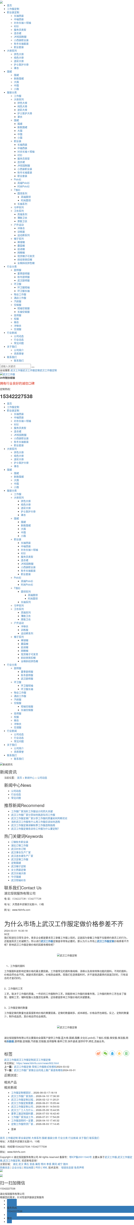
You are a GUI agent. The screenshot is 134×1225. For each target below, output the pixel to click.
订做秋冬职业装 (19, 842)
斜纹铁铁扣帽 (24, 259)
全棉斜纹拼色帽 (26, 263)
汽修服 (17, 301)
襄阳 (37, 1164)
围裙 (9, 71)
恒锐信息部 (67, 1167)
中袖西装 (19, 19)
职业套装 (19, 47)
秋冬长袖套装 (21, 43)
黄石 (26, 1164)
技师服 (17, 315)
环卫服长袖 (23, 290)
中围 (16, 85)
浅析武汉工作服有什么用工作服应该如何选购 (35, 821)
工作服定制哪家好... (22, 1092)
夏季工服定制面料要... (23, 1113)
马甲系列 (19, 207)
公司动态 (19, 336)
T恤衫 (17, 190)
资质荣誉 (19, 353)
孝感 (48, 1164)
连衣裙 (17, 33)
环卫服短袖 (23, 287)
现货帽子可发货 (26, 256)
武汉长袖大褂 (18, 873)
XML (45, 1167)
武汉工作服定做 (31, 370)
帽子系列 (19, 238)
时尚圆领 (26, 200)
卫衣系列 (19, 210)
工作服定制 (13, 8)
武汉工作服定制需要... (23, 1103)
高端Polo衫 (23, 183)
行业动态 (19, 339)
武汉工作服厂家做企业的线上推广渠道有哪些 (38, 1070)
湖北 (15, 1164)
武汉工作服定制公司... (23, 1106)
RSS (38, 1167)
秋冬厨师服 (23, 277)
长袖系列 (22, 203)
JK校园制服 (20, 36)
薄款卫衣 (22, 217)
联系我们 (12, 357)
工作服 (17, 95)
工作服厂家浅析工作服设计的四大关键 (32, 811)
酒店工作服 (20, 297)
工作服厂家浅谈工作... (23, 1117)
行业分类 (12, 266)
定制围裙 (16, 862)
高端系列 (22, 214)
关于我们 (12, 346)
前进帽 (21, 249)
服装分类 (12, 92)
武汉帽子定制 (18, 866)
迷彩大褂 (19, 61)
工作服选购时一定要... (23, 1120)
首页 (9, 5)
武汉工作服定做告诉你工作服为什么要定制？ (35, 828)
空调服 (17, 329)
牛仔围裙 (16, 876)
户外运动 (19, 224)
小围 (16, 89)
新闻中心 (30, 777)
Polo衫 (17, 179)
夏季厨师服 (23, 273)
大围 (16, 82)
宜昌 (32, 1164)
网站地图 (29, 1167)
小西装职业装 (21, 40)
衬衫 (16, 26)
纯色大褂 (19, 57)
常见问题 (19, 343)
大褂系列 (12, 50)
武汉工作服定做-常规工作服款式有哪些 (35, 1066)
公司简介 (19, 350)
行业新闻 (12, 332)
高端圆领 (26, 196)
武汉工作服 (16, 370)
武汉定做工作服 (19, 859)
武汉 (20, 1164)
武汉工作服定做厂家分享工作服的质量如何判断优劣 (39, 818)
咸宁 (60, 1164)
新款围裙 (19, 78)
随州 (65, 1164)
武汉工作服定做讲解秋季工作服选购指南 (33, 825)
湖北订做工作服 (19, 845)
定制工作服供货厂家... (23, 1124)
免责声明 (79, 1167)
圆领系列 (22, 193)
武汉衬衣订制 (18, 849)
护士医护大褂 (21, 64)
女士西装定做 (18, 869)
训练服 (21, 231)
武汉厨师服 (23, 280)
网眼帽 (21, 252)
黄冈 (54, 1164)
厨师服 (17, 270)
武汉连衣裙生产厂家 (22, 855)
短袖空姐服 (23, 308)
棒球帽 (21, 242)
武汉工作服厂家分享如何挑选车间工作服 (33, 814)
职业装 (17, 141)
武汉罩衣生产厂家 (21, 852)
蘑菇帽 (21, 245)
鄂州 (43, 1164)
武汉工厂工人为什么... (23, 1110)
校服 (16, 318)
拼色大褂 (19, 54)
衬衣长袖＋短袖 (22, 22)
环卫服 (17, 284)
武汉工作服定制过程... (23, 1099)
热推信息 (5, 1167)
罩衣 (16, 68)
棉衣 (16, 322)
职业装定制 (13, 12)
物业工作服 (20, 294)
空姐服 (17, 304)
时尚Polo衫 (23, 186)
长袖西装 (19, 15)
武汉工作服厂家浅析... (23, 1096)
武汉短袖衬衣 (18, 880)
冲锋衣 (21, 228)
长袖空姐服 (23, 311)
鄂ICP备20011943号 (80, 1157)
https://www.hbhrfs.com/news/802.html (37, 1063)
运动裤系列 (23, 235)
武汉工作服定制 (48, 370)
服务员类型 (20, 29)
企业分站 (17, 1167)
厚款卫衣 (22, 221)
